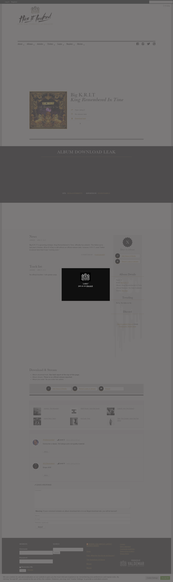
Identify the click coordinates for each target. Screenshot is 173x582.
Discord (89, 286)
